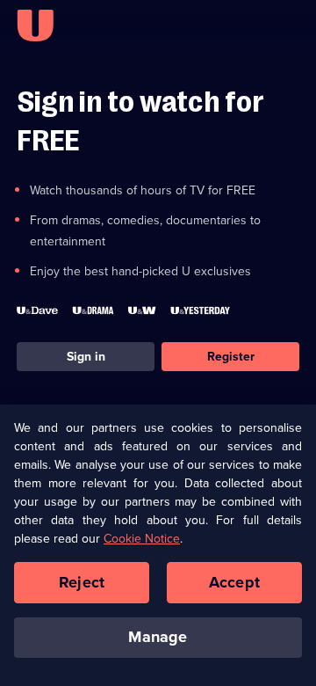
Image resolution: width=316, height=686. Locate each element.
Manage (157, 636)
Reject (81, 582)
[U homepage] (35, 25)
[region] (158, 545)
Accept (234, 582)
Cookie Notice (142, 538)
